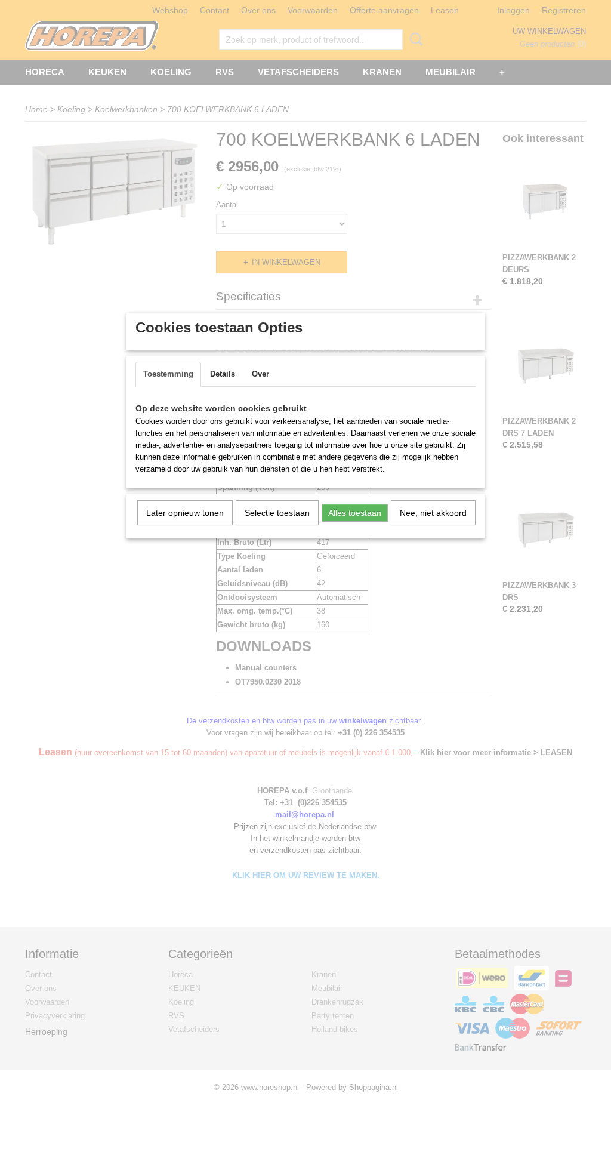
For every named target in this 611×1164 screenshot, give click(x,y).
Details (222, 373)
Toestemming (168, 373)
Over (260, 373)
